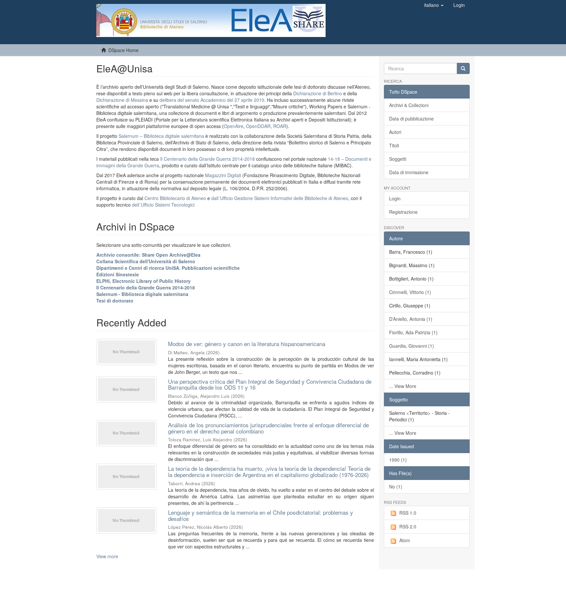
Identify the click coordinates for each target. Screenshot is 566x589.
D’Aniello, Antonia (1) (410, 319)
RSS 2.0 (407, 526)
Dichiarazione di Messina (122, 100)
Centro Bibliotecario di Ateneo (175, 198)
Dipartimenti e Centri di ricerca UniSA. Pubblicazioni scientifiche (168, 268)
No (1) (395, 486)
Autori (395, 132)
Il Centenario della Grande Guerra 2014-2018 (207, 159)
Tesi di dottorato (114, 300)
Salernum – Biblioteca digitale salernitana (162, 136)
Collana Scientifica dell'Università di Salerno (145, 261)
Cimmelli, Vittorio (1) (410, 292)
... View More (402, 386)
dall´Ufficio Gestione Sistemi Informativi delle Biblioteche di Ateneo (279, 198)
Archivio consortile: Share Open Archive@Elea (148, 254)
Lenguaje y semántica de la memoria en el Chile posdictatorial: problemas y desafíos (260, 515)
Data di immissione (408, 172)
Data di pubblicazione (411, 118)
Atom (404, 540)
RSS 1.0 (407, 512)
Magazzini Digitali (223, 175)
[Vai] (463, 68)
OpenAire (233, 126)
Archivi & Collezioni (408, 105)
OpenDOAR (258, 126)
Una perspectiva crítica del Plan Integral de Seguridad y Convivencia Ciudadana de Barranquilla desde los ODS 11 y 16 (269, 384)
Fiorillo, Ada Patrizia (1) (413, 332)
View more (107, 556)
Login (395, 198)
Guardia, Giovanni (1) (411, 345)
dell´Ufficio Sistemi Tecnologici (163, 204)
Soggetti (397, 159)
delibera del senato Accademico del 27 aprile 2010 (212, 100)
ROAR (279, 126)
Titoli (394, 145)
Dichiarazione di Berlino (318, 93)
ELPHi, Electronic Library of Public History (143, 281)
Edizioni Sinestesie (117, 274)
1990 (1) (398, 459)
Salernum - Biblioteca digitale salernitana (142, 294)
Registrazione (403, 212)
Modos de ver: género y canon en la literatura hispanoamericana (246, 344)
